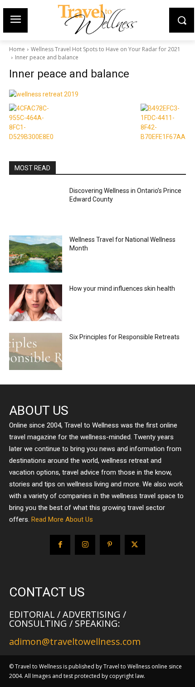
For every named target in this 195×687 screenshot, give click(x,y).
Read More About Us (62, 519)
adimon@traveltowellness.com (75, 641)
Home (17, 49)
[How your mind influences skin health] (35, 303)
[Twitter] (135, 545)
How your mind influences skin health (122, 288)
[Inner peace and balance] (97, 94)
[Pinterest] (110, 545)
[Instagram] (85, 545)
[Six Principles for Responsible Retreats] (35, 351)
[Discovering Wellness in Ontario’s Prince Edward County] (35, 205)
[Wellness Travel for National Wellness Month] (35, 254)
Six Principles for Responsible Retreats (124, 337)
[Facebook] (60, 545)
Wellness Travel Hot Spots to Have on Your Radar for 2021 (105, 49)
